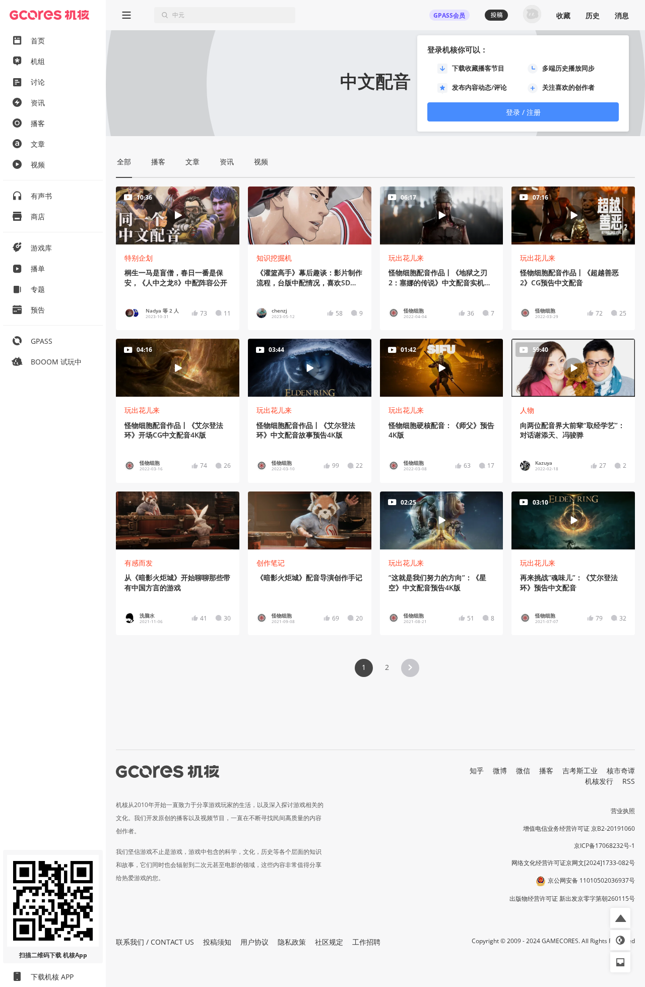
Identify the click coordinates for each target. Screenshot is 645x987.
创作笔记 (270, 563)
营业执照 (623, 811)
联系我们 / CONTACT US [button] (155, 942)
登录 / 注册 (523, 112)
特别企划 (138, 258)
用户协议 (254, 942)
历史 (593, 15)
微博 (500, 770)
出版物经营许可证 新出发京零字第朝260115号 (572, 898)
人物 (527, 410)
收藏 (563, 15)
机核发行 (599, 781)
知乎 (477, 770)
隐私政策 (292, 942)
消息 (622, 15)
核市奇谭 (621, 770)
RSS (628, 781)
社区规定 (329, 942)
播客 (546, 770)
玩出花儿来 (406, 258)
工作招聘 (366, 942)
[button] (410, 668)
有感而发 (138, 563)
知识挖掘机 (274, 258)
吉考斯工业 (580, 770)
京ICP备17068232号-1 (604, 845)
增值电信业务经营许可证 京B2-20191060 (579, 828)
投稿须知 (217, 942)
